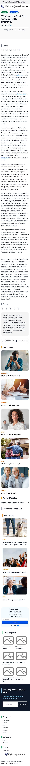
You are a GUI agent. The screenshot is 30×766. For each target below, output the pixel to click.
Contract (4, 373)
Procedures (6, 720)
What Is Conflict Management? (11, 434)
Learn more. (22, 2)
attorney (19, 75)
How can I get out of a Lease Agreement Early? (8, 679)
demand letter (21, 94)
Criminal (5, 722)
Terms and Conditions (13, 763)
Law (2, 432)
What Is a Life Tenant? (8, 493)
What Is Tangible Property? (10, 464)
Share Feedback (23, 341)
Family (3, 490)
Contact (5, 743)
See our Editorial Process (9, 341)
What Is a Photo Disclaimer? (10, 376)
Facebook (6, 750)
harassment (5, 158)
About (4, 740)
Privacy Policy (4, 763)
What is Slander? (20, 662)
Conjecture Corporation (17, 761)
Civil (2, 461)
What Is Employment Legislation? (14, 600)
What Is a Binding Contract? (10, 405)
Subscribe (15, 622)
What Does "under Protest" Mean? (14, 572)
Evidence (5, 727)
